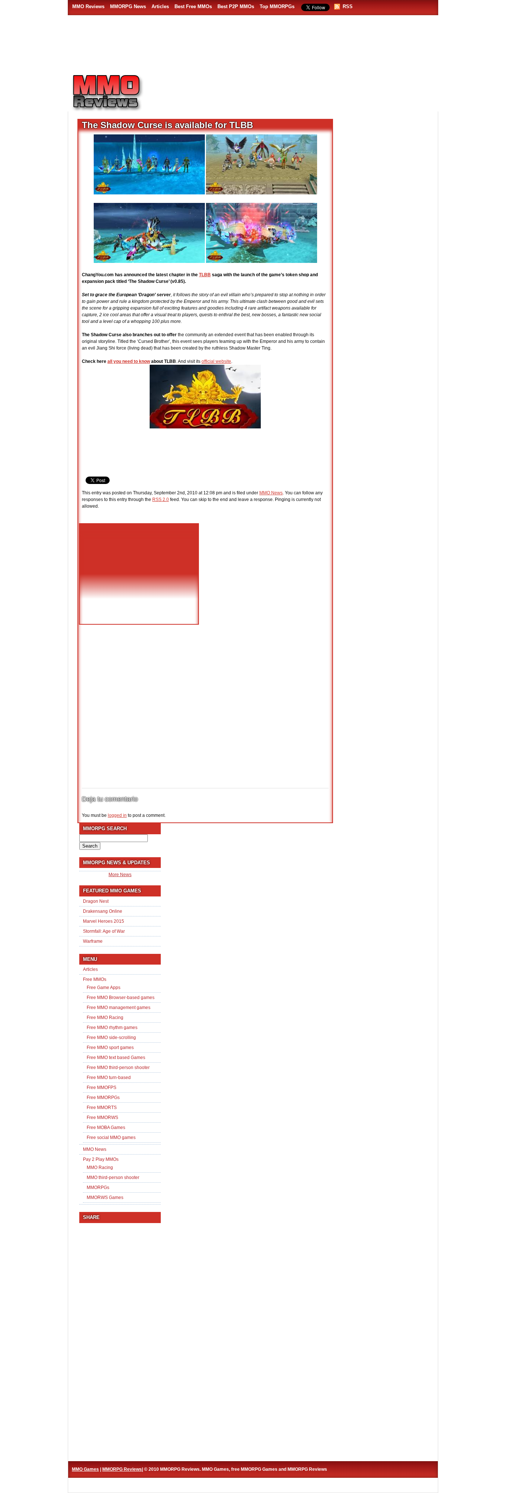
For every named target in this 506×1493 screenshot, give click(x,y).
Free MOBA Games (106, 1127)
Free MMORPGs (103, 1097)
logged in (117, 815)
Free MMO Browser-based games (120, 997)
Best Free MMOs (193, 6)
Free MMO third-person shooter (118, 1067)
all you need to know (128, 361)
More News (120, 874)
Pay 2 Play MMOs (101, 1159)
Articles (160, 6)
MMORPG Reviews (117, 92)
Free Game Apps (103, 987)
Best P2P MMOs (235, 6)
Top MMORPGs (277, 6)
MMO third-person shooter (113, 1177)
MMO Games (85, 1469)
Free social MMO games (111, 1137)
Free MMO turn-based (109, 1077)
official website (216, 361)
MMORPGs (98, 1187)
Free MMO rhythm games (112, 1027)
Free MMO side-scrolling (111, 1037)
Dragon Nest (96, 901)
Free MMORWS (102, 1117)
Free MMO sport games (110, 1047)
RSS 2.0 (160, 499)
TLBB (205, 274)
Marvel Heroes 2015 (103, 921)
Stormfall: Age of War (104, 931)
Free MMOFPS (101, 1087)
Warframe (93, 941)
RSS (348, 6)
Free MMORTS (102, 1107)
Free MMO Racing (105, 1017)
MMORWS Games (105, 1197)
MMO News (271, 492)
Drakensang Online (102, 911)
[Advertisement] (296, 89)
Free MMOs (94, 979)
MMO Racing (100, 1167)
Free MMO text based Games (116, 1057)
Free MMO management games (118, 1007)
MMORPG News (128, 6)
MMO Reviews (88, 6)
